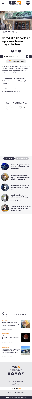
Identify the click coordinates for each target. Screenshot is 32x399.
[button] (12, 51)
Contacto (9, 392)
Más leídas (9, 158)
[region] (16, 121)
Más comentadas (22, 158)
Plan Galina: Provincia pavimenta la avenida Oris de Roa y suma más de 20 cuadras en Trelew (11, 350)
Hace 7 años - (10, 32)
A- (30, 56)
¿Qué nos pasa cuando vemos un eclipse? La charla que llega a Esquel (11, 337)
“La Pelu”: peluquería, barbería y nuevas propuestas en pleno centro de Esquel (20, 208)
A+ (27, 56)
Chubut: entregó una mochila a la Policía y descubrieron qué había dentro (20, 166)
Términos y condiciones (19, 392)
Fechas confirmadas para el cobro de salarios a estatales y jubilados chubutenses (20, 177)
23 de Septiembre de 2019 (8, 31)
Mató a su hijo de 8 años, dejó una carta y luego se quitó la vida (20, 187)
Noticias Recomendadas (18, 314)
